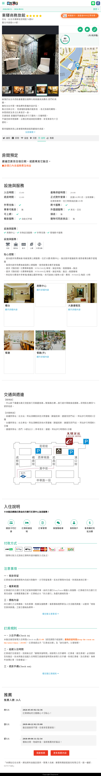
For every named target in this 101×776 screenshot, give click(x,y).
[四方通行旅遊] (12, 5)
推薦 (52, 138)
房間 (17, 138)
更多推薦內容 (60, 753)
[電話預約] (94, 29)
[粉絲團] (87, 29)
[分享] (80, 29)
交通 (35, 138)
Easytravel (54, 774)
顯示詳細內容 (11, 310)
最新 (8, 138)
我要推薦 (40, 753)
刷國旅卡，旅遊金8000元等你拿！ (82, 16)
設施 (26, 138)
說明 (43, 138)
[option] (19, 293)
